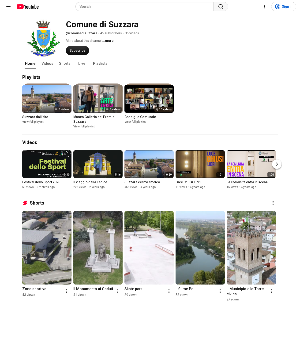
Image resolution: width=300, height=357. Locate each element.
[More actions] (273, 203)
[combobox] (145, 6)
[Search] (220, 6)
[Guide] (8, 6)
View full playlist (33, 121)
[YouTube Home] (27, 6)
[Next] (276, 164)
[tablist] (150, 63)
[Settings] (264, 6)
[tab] (30, 63)
